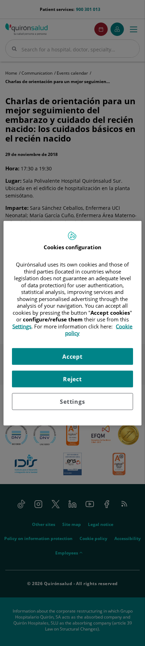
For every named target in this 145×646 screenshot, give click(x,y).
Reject (72, 379)
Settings (72, 401)
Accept (72, 356)
